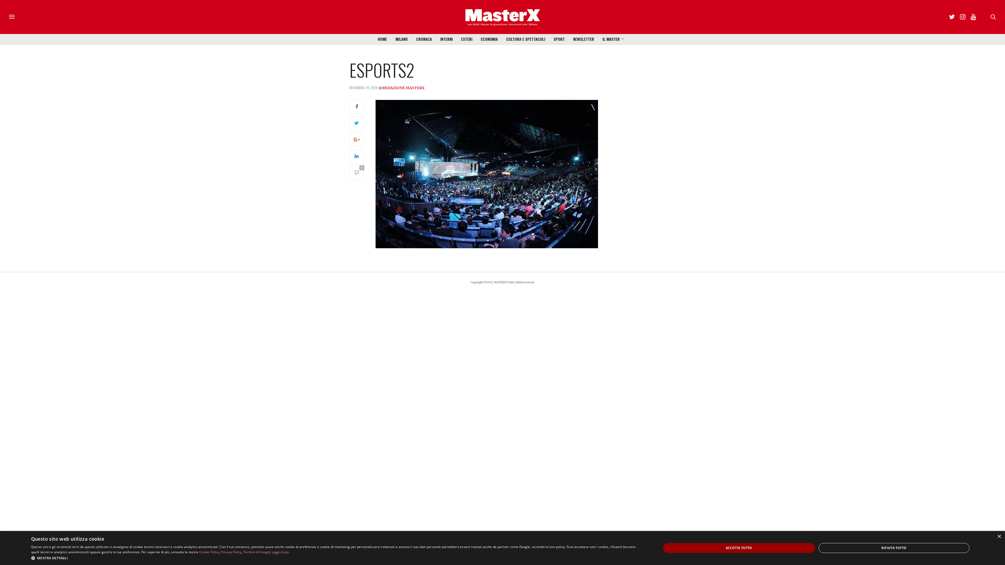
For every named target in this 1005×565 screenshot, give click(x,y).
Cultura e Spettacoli (525, 39)
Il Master (611, 39)
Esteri (466, 39)
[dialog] (502, 548)
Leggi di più (280, 552)
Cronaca (424, 39)
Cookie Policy (209, 552)
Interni (446, 39)
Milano (401, 39)
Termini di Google (257, 552)
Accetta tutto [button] (739, 548)
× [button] (999, 537)
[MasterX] (502, 17)
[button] (336, 558)
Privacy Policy (231, 552)
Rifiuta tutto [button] (893, 548)
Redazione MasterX (403, 88)
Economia (489, 39)
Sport (559, 39)
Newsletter (583, 39)
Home (382, 39)
